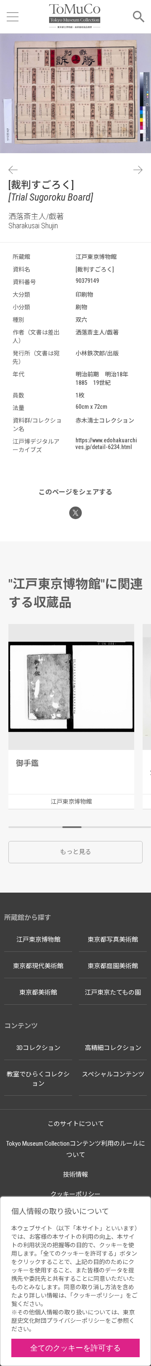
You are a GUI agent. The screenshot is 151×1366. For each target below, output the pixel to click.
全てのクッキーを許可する (75, 1347)
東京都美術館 (38, 992)
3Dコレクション (38, 1048)
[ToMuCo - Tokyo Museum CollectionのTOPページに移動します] (74, 16)
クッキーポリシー (75, 1194)
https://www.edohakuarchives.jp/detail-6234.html (106, 443)
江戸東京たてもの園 (113, 992)
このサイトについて (75, 1124)
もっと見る (75, 852)
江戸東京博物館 (38, 939)
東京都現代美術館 (38, 966)
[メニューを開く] (12, 17)
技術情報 (75, 1174)
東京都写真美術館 (113, 939)
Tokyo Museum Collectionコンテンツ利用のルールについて (75, 1149)
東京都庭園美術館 (113, 966)
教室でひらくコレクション (38, 1079)
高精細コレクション (113, 1048)
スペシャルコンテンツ (113, 1074)
